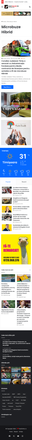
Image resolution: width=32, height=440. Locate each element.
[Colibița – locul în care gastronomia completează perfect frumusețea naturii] (16, 381)
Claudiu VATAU (6, 58)
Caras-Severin (6, 400)
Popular (8, 182)
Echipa (21, 431)
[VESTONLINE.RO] (11, 7)
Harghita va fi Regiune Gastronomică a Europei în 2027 (21, 200)
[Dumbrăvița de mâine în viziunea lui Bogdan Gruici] (7, 227)
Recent (24, 182)
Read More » (7, 87)
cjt (12, 400)
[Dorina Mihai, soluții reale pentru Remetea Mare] (7, 209)
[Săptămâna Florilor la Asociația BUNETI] (8, 304)
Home (4, 21)
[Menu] (2, 7)
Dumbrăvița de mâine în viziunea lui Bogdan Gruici (21, 226)
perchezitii (10, 403)
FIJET (17, 400)
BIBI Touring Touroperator (20, 397)
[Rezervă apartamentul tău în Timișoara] (16, 13)
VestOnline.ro (22, 428)
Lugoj (3, 403)
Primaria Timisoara (20, 403)
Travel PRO (18, 406)
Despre (16, 431)
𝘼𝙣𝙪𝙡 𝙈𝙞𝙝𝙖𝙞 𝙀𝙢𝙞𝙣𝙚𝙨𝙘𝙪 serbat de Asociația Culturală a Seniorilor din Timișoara (21, 217)
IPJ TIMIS (23, 400)
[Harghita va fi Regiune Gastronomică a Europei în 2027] (7, 200)
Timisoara (10, 406)
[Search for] (30, 7)
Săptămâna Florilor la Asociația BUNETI (7, 311)
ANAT (13, 394)
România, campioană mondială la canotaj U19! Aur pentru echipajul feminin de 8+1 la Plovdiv (8, 288)
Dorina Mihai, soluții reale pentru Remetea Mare (21, 207)
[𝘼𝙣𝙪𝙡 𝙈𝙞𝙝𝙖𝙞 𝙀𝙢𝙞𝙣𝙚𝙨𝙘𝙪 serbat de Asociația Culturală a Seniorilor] (7, 217)
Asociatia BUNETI (6, 397)
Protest (4, 406)
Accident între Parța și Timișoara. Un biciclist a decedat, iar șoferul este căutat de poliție (21, 190)
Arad (24, 394)
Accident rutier (6, 394)
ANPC (18, 394)
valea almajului (17, 409)
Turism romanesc (6, 409)
